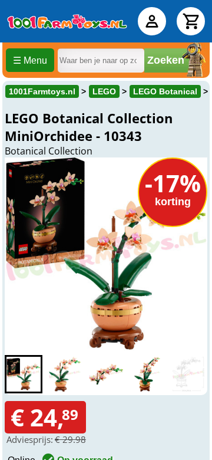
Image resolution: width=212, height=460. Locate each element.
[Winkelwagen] (191, 21)
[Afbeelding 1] (23, 374)
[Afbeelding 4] (147, 374)
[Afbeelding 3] (106, 374)
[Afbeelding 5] (188, 374)
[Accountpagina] (152, 21)
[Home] (67, 21)
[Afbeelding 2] (65, 374)
